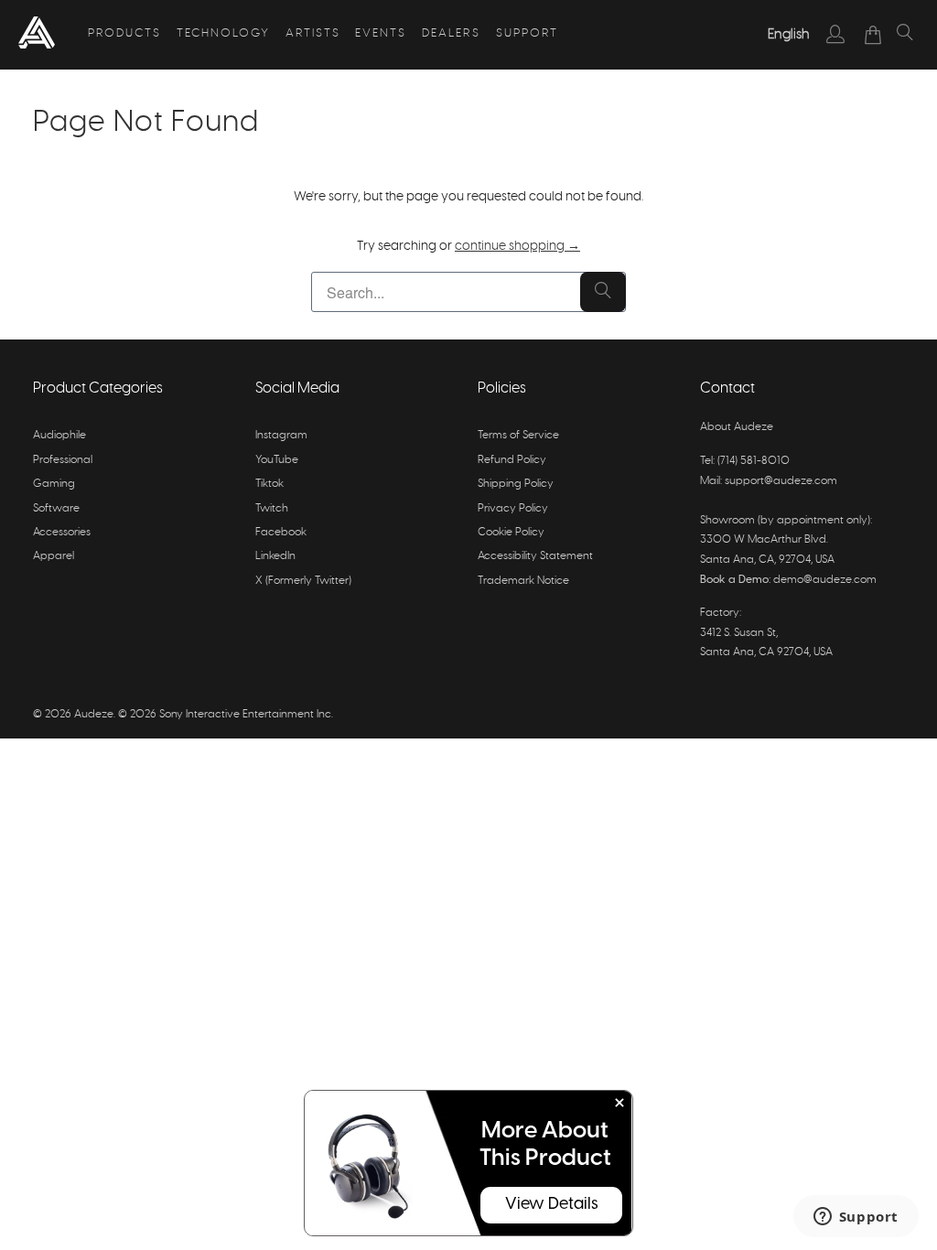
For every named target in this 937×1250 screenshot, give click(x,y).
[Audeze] (36, 35)
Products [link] (124, 33)
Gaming (54, 483)
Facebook (281, 531)
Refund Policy (512, 459)
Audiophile (59, 434)
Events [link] (380, 33)
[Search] (905, 35)
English (789, 34)
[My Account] (835, 34)
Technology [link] (223, 33)
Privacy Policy (513, 507)
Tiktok (269, 483)
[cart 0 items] (873, 35)
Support (527, 33)
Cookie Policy (511, 531)
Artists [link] (312, 33)
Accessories (62, 531)
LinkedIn (275, 555)
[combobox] (788, 34)
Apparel (53, 555)
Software (56, 507)
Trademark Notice (523, 580)
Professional (62, 459)
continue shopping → (517, 246)
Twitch (271, 507)
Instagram (281, 434)
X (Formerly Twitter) (303, 580)
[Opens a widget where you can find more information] (855, 1218)
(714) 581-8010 (753, 460)
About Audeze (736, 426)
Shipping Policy (516, 483)
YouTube (276, 459)
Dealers (451, 33)
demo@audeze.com (825, 579)
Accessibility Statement (535, 555)
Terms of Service (518, 434)
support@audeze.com (781, 480)
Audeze (93, 713)
